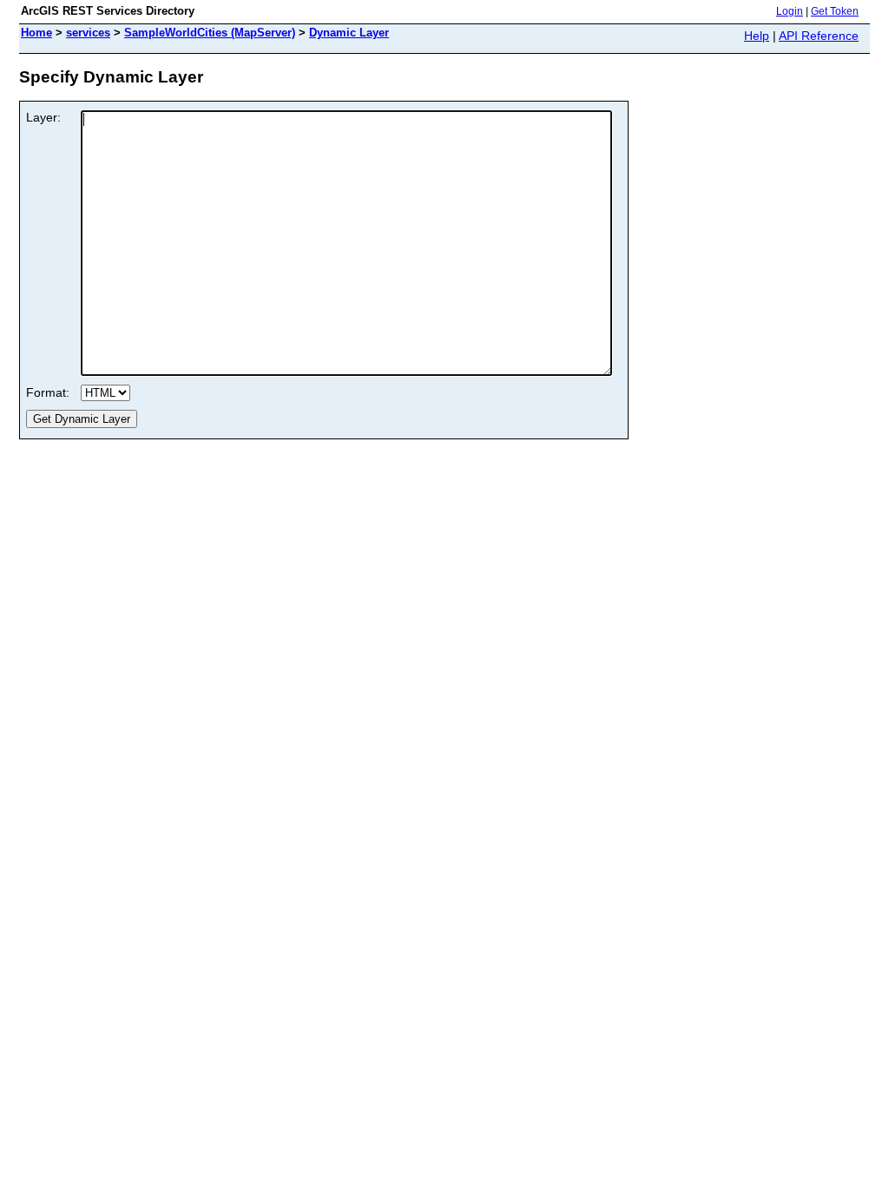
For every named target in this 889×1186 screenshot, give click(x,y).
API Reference (819, 36)
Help (756, 36)
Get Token (835, 11)
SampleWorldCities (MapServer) (209, 32)
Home (36, 32)
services (88, 32)
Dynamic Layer (349, 32)
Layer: (43, 117)
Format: (47, 392)
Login (789, 11)
